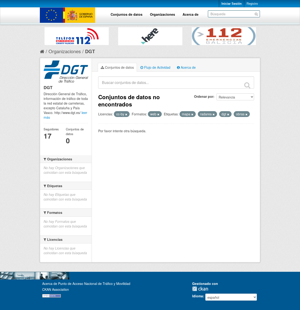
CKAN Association (55, 289)
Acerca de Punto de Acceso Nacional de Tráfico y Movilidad (86, 283)
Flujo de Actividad (156, 67)
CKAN (201, 288)
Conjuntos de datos (126, 14)
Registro (252, 3)
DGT (90, 51)
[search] (247, 85)
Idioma (197, 296)
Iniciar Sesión (231, 3)
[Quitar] (126, 114)
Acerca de (191, 14)
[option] (77, 35)
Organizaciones (162, 14)
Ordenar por (203, 96)
